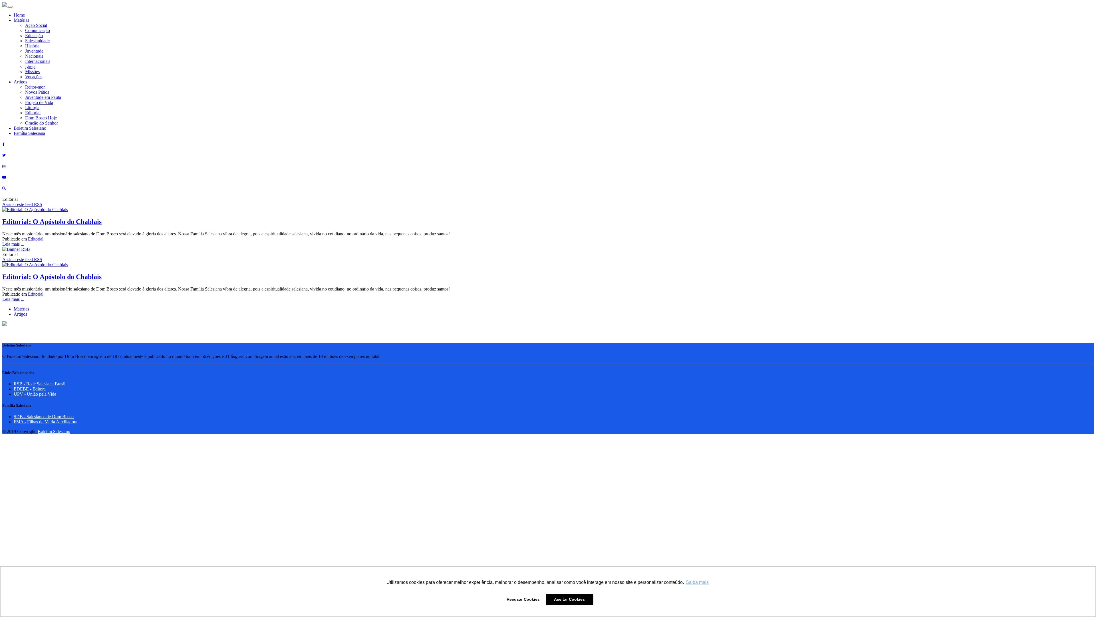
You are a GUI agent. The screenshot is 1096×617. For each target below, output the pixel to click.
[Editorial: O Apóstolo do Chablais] (35, 209)
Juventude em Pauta (43, 97)
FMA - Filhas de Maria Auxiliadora (45, 421)
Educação (34, 35)
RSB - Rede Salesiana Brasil (39, 383)
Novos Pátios (37, 92)
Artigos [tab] (20, 314)
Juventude (34, 51)
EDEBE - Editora (30, 388)
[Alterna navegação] (10, 7)
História (32, 45)
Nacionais (34, 56)
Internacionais (37, 61)
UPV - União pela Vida (35, 394)
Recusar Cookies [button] (523, 599)
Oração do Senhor (41, 123)
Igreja (30, 66)
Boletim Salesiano (30, 128)
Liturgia (32, 107)
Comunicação (37, 30)
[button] (4, 324)
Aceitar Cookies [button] (569, 599)
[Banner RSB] (16, 249)
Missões (32, 71)
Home (19, 15)
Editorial (33, 112)
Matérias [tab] (21, 309)
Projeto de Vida (39, 102)
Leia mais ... (13, 244)
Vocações (33, 76)
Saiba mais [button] (697, 582)
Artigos (20, 81)
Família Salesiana (29, 133)
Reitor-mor (35, 87)
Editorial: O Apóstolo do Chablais (52, 221)
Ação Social (36, 25)
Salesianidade (37, 40)
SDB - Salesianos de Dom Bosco (44, 416)
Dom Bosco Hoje (41, 117)
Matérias (21, 20)
